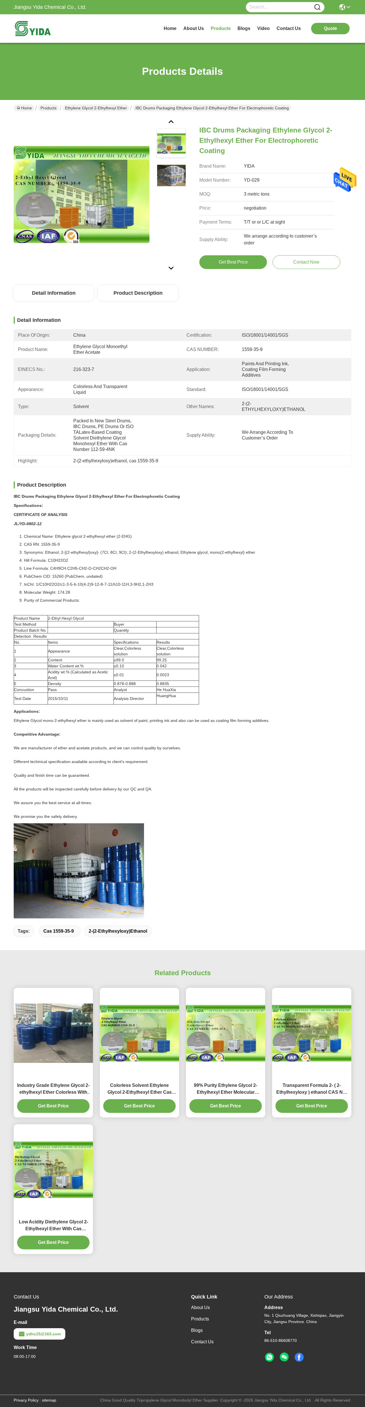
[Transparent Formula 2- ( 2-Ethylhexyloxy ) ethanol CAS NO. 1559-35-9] (311, 1033)
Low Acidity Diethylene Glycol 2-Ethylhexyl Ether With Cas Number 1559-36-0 (53, 1225)
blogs (244, 28)
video (263, 28)
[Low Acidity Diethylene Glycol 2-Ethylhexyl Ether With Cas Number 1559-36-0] (53, 1169)
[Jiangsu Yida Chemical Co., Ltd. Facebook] (299, 1357)
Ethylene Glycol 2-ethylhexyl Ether (96, 108)
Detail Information (54, 293)
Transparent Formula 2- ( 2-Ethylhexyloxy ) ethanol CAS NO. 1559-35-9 (311, 1089)
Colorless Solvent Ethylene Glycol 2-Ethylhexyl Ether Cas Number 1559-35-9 (140, 1089)
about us (193, 28)
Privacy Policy (26, 1400)
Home (170, 28)
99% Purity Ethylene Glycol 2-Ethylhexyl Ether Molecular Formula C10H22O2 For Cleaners (225, 1089)
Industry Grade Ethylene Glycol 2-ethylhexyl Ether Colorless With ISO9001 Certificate (53, 1089)
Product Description (138, 293)
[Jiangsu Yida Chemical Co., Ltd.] (45, 28)
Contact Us (202, 1341)
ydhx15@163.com (43, 1334)
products (221, 28)
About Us (200, 1307)
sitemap (49, 1400)
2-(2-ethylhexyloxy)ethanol (118, 931)
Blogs (197, 1330)
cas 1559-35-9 (58, 931)
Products (48, 108)
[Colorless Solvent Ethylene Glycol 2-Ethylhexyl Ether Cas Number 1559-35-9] (139, 1033)
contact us (289, 28)
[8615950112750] (269, 1357)
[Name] (317, 7)
